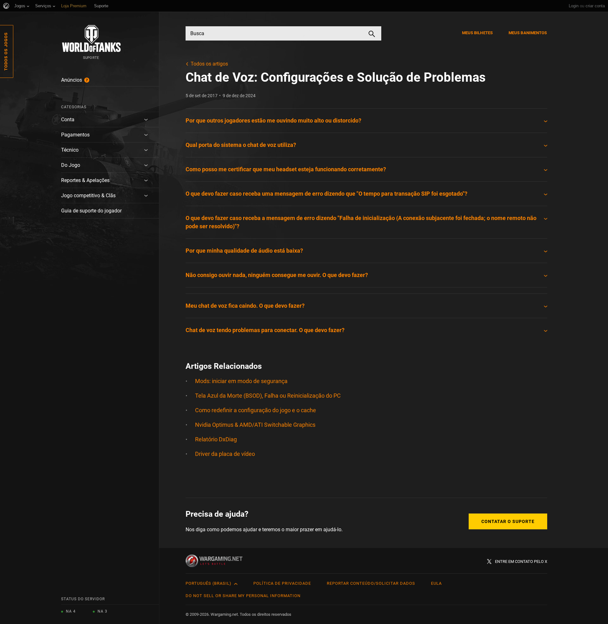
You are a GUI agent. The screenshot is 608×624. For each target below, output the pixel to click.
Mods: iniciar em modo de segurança (241, 381)
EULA (436, 583)
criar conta (595, 5)
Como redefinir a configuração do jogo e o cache (255, 410)
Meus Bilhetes (477, 32)
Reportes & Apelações (85, 180)
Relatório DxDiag (216, 439)
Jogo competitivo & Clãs (88, 195)
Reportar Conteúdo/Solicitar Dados (371, 583)
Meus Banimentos (528, 32)
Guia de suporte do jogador (91, 211)
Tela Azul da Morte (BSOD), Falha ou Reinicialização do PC (268, 395)
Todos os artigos (209, 64)
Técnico (70, 150)
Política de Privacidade (282, 583)
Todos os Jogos (5, 51)
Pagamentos (75, 135)
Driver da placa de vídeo (225, 454)
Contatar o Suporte (508, 521)
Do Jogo (70, 165)
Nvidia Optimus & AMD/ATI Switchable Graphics (255, 424)
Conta (67, 120)
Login (574, 5)
